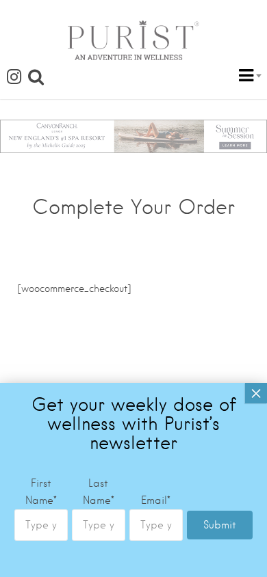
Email (155, 500)
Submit (219, 525)
